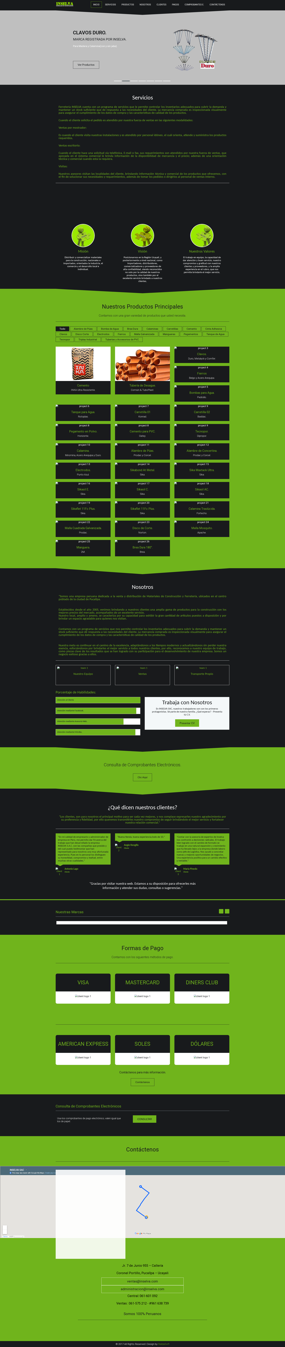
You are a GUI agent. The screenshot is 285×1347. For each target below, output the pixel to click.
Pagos (175, 4)
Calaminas (152, 328)
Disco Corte (82, 334)
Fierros (122, 334)
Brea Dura (132, 328)
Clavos (63, 334)
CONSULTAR (144, 1119)
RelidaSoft (164, 1344)
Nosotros (145, 4)
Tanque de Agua (215, 334)
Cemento (192, 328)
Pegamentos (191, 334)
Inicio (96, 4)
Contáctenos (217, 4)
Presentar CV (187, 723)
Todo (62, 328)
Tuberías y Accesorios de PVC (122, 339)
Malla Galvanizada (144, 334)
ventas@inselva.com (142, 1281)
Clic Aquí (142, 777)
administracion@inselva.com (142, 1289)
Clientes (161, 4)
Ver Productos (86, 64)
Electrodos (103, 334)
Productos (128, 4)
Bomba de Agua (110, 328)
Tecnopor (65, 339)
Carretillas (172, 328)
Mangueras (169, 334)
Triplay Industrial (88, 339)
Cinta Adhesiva (213, 328)
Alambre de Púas (83, 328)
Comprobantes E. (194, 4)
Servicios (110, 4)
